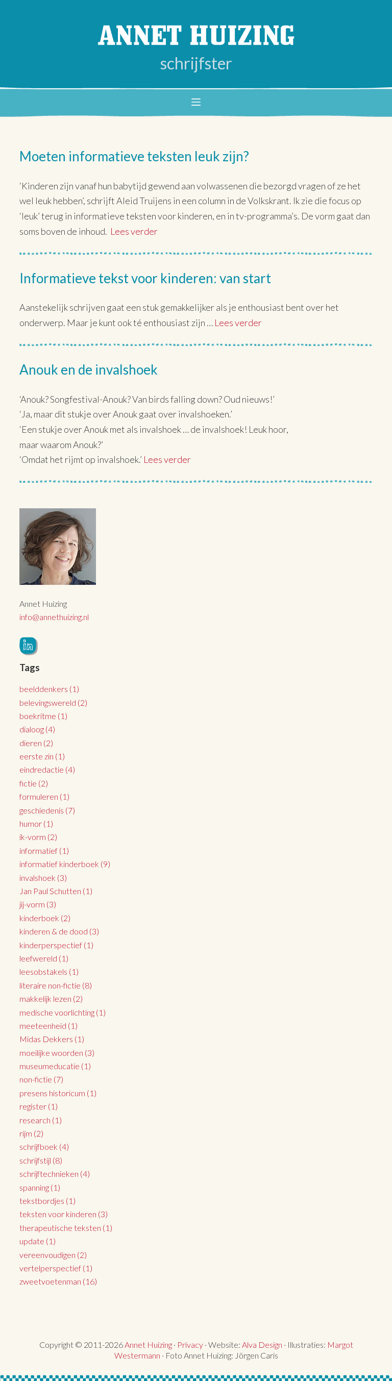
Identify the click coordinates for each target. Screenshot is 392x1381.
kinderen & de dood (59, 931)
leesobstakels (49, 971)
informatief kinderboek (64, 864)
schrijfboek (44, 1146)
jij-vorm (37, 904)
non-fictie (41, 1079)
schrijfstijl (40, 1160)
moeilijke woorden (56, 1052)
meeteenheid (48, 1025)
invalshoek (43, 877)
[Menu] (196, 102)
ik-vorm (38, 837)
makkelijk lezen (51, 998)
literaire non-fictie (55, 985)
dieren (36, 743)
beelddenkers (49, 689)
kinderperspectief (56, 945)
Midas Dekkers (51, 1039)
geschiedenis (47, 810)
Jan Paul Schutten (55, 891)
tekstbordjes (47, 1200)
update (37, 1241)
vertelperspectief (55, 1268)
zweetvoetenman (58, 1281)
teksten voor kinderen (63, 1214)
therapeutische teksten (65, 1227)
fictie (33, 783)
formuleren (44, 796)
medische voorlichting (62, 1012)
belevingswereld (53, 702)
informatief (44, 850)
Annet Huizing (148, 1344)
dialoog (37, 729)
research (40, 1120)
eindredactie (47, 769)
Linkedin (28, 646)
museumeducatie (55, 1066)
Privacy (190, 1344)
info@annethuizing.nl (54, 617)
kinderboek (44, 918)
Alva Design (262, 1344)
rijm (31, 1133)
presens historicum (57, 1093)
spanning (39, 1187)
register (38, 1106)
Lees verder (134, 231)
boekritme (43, 716)
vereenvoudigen (53, 1255)
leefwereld (43, 958)
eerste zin (42, 756)
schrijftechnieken (54, 1173)
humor (36, 823)
